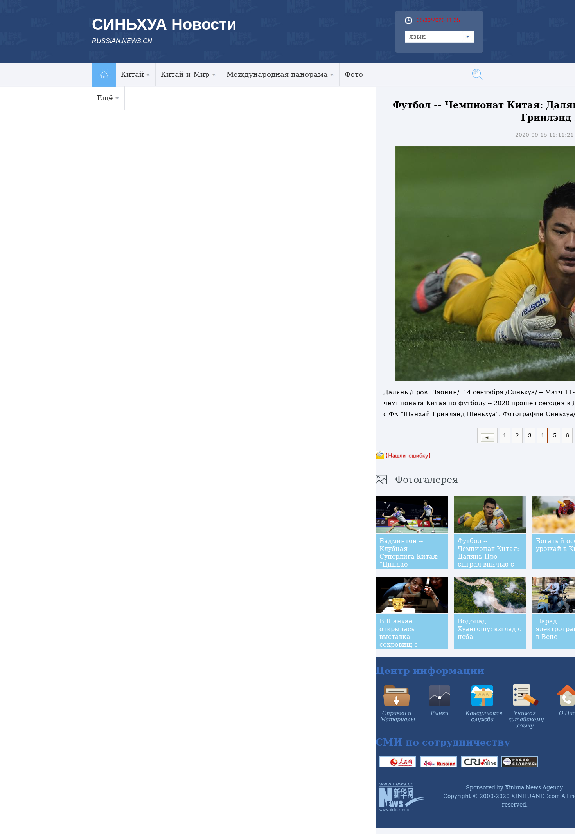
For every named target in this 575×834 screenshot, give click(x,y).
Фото (354, 74)
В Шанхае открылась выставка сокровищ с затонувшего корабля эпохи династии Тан (403, 644)
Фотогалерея (426, 479)
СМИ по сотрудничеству (443, 742)
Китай (132, 74)
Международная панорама (277, 74)
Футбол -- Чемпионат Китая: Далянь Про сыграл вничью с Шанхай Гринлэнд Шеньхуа (488, 560)
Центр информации (430, 670)
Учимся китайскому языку (526, 719)
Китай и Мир (185, 74)
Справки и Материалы (397, 716)
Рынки (440, 713)
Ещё (105, 98)
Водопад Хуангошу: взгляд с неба (489, 629)
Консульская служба (483, 716)
